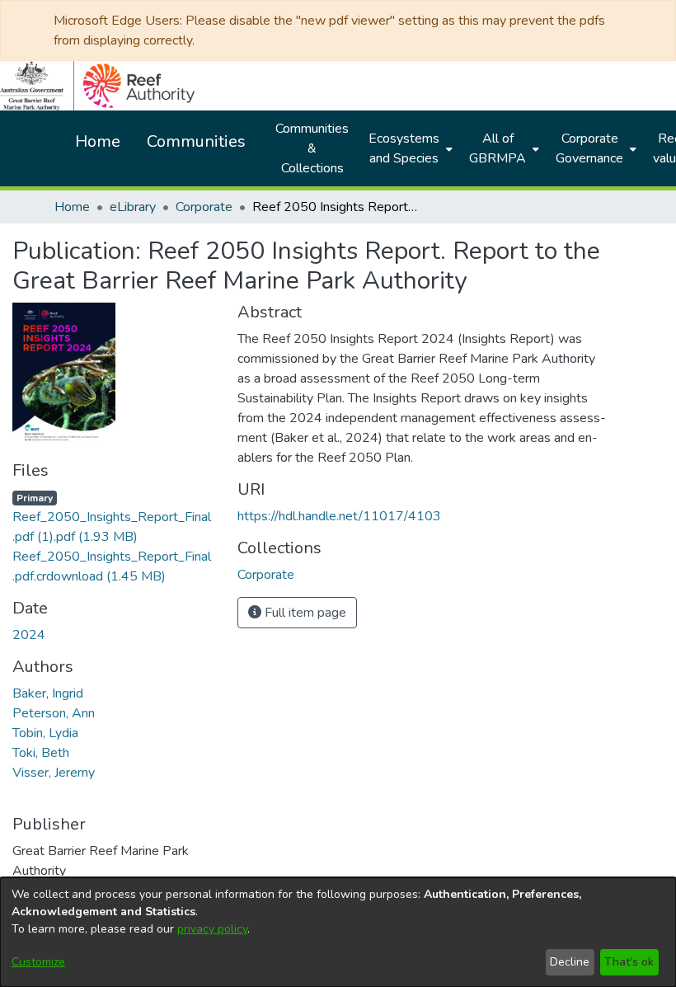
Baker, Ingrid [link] (47, 693)
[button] (265, 575)
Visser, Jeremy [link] (53, 773)
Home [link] (72, 207)
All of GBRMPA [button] (497, 148)
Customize (38, 962)
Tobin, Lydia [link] (45, 733)
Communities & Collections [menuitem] (312, 148)
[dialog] (338, 932)
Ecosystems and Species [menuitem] (404, 148)
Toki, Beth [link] (40, 753)
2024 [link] (28, 635)
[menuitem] (409, 148)
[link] (111, 517)
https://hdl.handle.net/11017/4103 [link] (339, 516)
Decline (569, 962)
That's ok (629, 962)
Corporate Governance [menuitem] (589, 148)
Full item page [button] (303, 613)
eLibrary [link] (133, 207)
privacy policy (212, 929)
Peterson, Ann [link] (53, 713)
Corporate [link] (204, 207)
